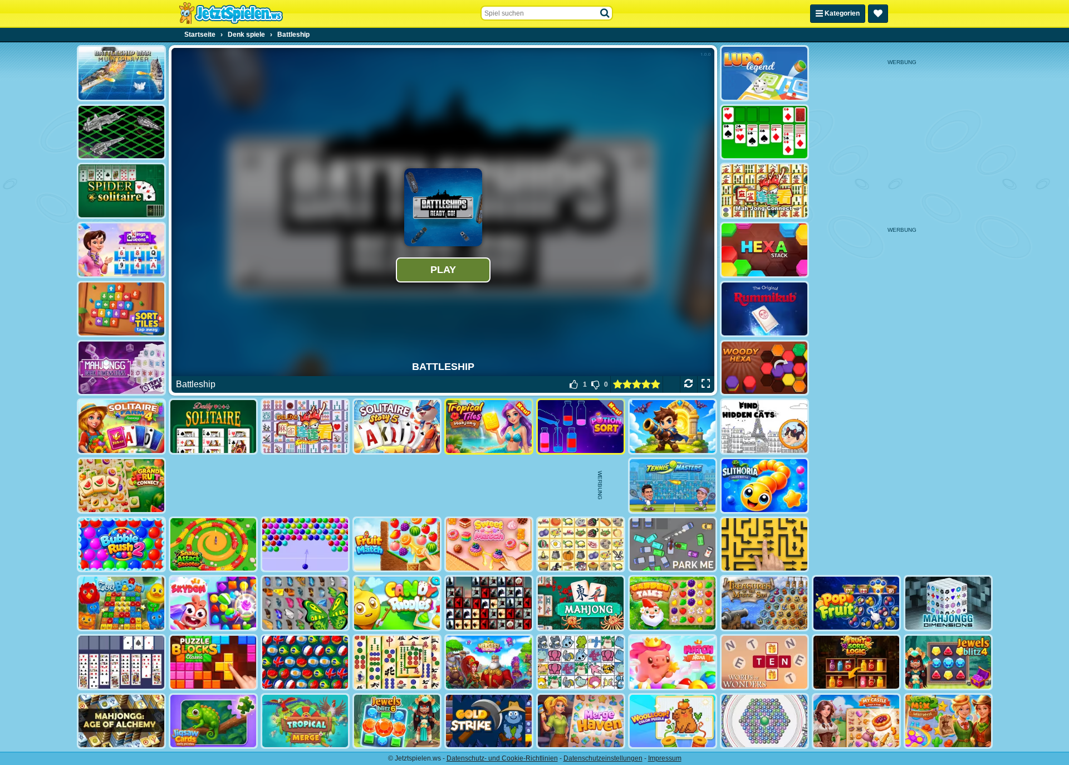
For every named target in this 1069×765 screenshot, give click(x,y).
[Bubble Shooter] (305, 545)
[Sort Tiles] (121, 309)
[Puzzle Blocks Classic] (213, 662)
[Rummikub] (764, 309)
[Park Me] (672, 545)
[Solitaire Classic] (764, 132)
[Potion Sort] (580, 426)
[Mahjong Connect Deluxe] (305, 426)
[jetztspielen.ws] (230, 13)
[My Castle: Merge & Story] (856, 721)
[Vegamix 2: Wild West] (948, 721)
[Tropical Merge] (305, 721)
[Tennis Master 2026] (672, 485)
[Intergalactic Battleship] (121, 132)
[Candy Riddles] (397, 603)
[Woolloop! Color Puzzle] (672, 721)
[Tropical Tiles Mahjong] (488, 426)
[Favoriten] (878, 13)
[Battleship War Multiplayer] (121, 73)
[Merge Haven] (580, 721)
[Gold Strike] (488, 721)
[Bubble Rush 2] (121, 545)
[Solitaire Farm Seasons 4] (121, 426)
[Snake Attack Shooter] (213, 545)
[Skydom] (213, 603)
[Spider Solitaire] (121, 191)
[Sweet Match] (488, 545)
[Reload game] (688, 384)
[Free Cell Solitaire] (121, 662)
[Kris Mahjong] (580, 545)
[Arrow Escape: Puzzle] (764, 545)
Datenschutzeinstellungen (603, 758)
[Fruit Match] (397, 545)
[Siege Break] (672, 426)
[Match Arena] (672, 662)
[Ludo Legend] (764, 73)
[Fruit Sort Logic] (856, 662)
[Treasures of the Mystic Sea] (764, 603)
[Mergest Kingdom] (488, 662)
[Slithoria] (764, 485)
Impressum (664, 758)
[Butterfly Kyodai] (305, 603)
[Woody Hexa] (764, 368)
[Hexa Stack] (764, 250)
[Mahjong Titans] (397, 662)
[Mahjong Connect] (764, 191)
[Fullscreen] (705, 384)
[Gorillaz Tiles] (488, 603)
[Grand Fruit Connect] (121, 485)
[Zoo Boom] (121, 603)
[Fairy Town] (764, 721)
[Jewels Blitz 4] (948, 662)
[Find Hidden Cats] (764, 426)
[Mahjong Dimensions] (948, 603)
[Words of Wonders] (764, 662)
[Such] (605, 13)
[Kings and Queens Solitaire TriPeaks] (121, 250)
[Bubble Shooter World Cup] (305, 662)
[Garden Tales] (672, 603)
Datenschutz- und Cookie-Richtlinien (502, 758)
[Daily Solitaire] (213, 426)
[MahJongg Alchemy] (121, 721)
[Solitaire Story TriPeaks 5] (397, 426)
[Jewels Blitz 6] (397, 721)
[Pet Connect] (580, 662)
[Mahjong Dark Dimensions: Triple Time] (121, 368)
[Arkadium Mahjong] (580, 603)
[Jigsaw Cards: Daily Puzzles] (213, 721)
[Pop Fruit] (856, 603)
